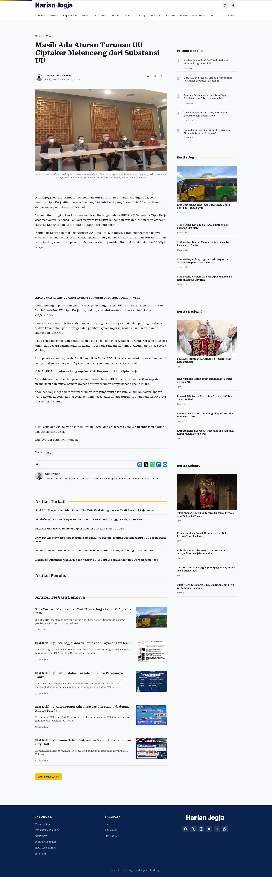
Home (41, 15)
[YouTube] (209, 829)
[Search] (225, 5)
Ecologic (156, 15)
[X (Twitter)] (193, 829)
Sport (128, 15)
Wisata (115, 15)
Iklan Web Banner (45, 847)
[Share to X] (146, 464)
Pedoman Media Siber (47, 830)
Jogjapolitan (69, 15)
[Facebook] (185, 829)
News (54, 15)
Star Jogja (111, 836)
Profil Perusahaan (45, 841)
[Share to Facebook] (139, 464)
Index (230, 15)
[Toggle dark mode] (233, 5)
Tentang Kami (43, 824)
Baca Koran (198, 15)
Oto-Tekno (100, 15)
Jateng (141, 15)
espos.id (109, 824)
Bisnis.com (111, 830)
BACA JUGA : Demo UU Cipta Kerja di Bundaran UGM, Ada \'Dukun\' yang (88, 297)
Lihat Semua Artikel (48, 776)
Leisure (170, 15)
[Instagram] (201, 829)
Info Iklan (41, 853)
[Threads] (217, 829)
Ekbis (85, 15)
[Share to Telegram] (165, 464)
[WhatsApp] (225, 829)
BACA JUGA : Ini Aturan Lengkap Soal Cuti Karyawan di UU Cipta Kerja (86, 371)
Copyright (41, 836)
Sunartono (53, 473)
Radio (183, 15)
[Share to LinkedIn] (158, 464)
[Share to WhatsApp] (152, 464)
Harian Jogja (92, 426)
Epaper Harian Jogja (49, 431)
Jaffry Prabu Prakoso (58, 75)
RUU (48, 453)
